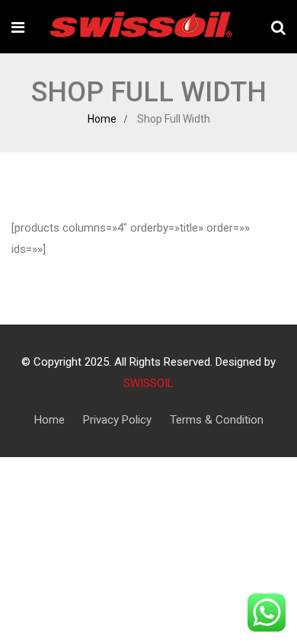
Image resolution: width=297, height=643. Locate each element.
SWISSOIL (148, 383)
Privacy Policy (117, 420)
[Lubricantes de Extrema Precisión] (136, 27)
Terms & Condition (216, 420)
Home (102, 119)
